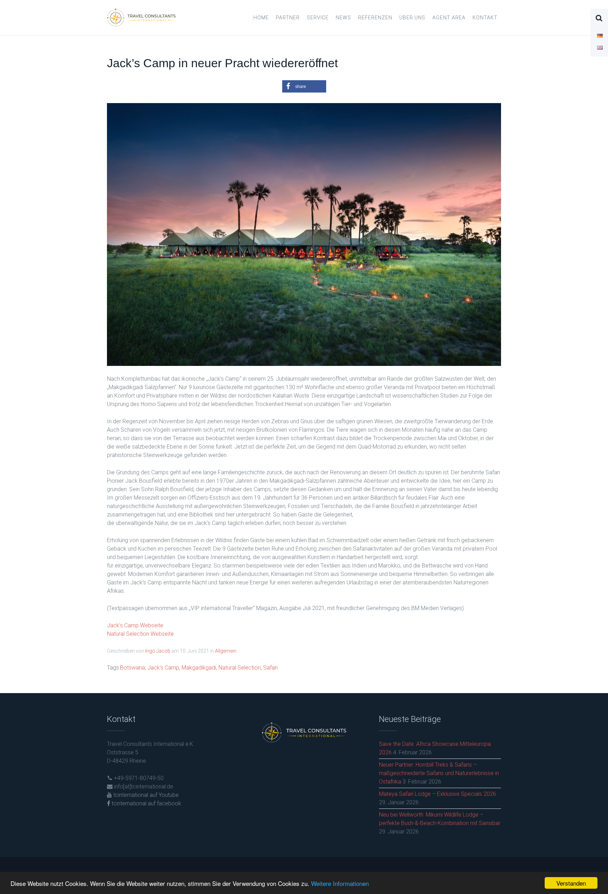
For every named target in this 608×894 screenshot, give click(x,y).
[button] (304, 86)
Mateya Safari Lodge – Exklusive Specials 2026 (437, 794)
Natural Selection (239, 667)
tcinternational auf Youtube (145, 795)
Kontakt (485, 17)
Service (318, 17)
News (343, 17)
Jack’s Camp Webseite (135, 625)
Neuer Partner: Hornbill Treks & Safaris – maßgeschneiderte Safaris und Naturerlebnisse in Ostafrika (439, 773)
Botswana (132, 667)
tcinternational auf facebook (145, 803)
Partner (288, 17)
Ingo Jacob (157, 651)
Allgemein (225, 651)
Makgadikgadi (199, 667)
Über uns (412, 17)
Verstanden (571, 883)
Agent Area (449, 17)
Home (261, 17)
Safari (270, 667)
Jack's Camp (163, 667)
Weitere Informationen (340, 883)
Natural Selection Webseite (140, 633)
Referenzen (375, 17)
